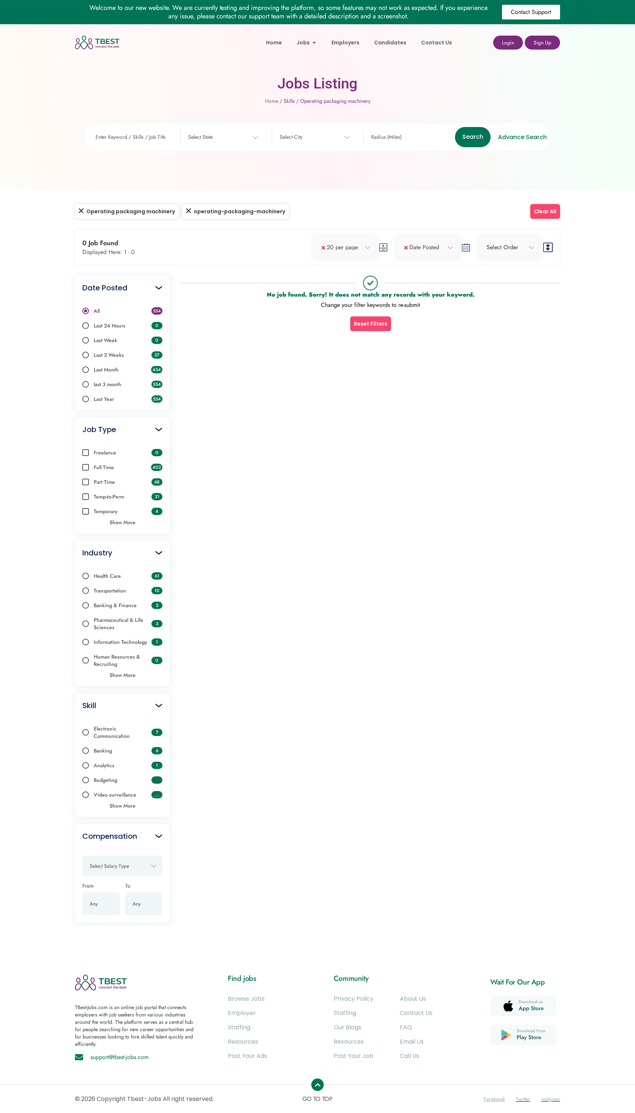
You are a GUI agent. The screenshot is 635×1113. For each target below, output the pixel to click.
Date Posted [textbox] (424, 247)
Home (271, 101)
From (88, 885)
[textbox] (200, 137)
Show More (123, 522)
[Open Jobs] (314, 43)
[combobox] (222, 137)
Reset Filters (370, 323)
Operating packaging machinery (130, 211)
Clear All (545, 211)
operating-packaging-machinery (239, 211)
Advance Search (522, 137)
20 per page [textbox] (342, 247)
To (127, 885)
